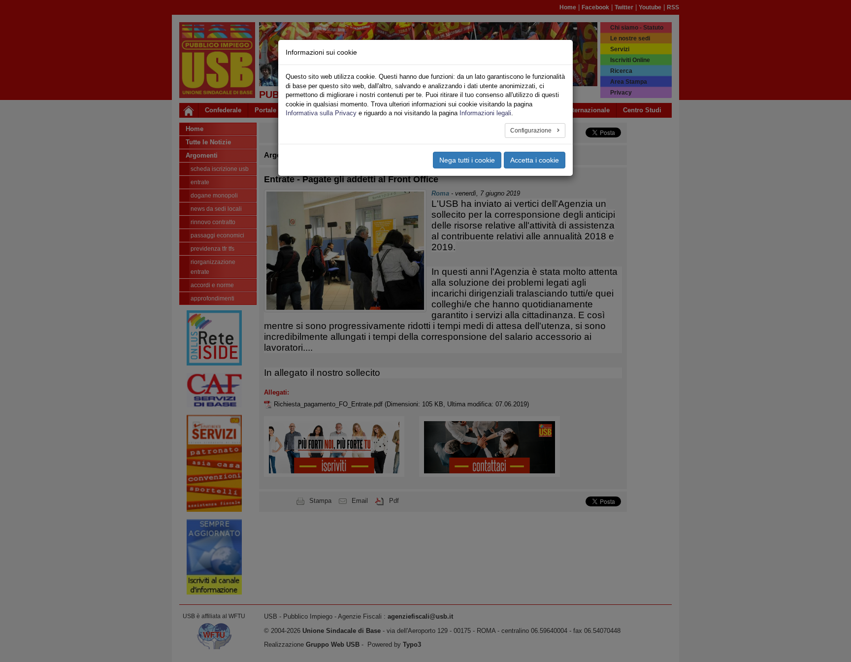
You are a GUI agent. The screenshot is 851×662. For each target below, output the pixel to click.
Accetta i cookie (534, 160)
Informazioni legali (485, 113)
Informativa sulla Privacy (321, 113)
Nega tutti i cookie (467, 160)
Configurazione (531, 130)
